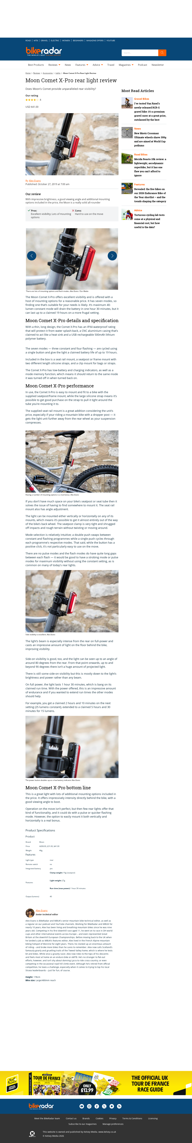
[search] (162, 52)
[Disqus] (75, 1029)
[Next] (112, 255)
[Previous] (31, 255)
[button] (72, 260)
